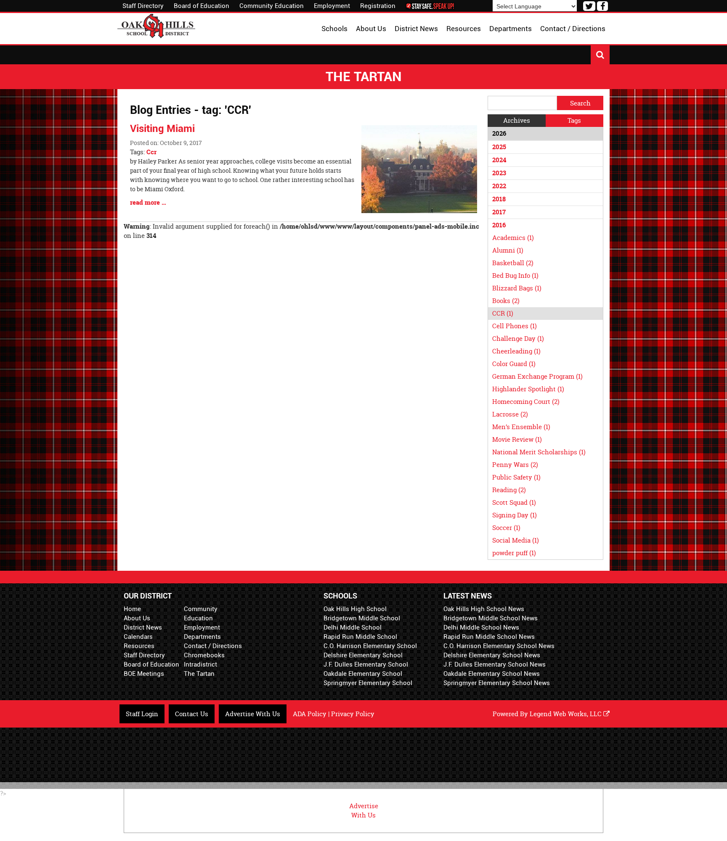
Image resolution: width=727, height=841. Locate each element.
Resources (139, 646)
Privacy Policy (352, 713)
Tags (574, 120)
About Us (137, 618)
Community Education (271, 6)
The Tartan (199, 674)
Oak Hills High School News (483, 609)
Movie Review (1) (517, 439)
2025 (499, 146)
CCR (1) (502, 313)
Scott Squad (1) (514, 502)
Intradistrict (200, 664)
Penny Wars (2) (515, 464)
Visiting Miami (162, 128)
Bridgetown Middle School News (490, 618)
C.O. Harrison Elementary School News (499, 646)
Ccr (151, 152)
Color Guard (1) (514, 363)
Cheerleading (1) (516, 351)
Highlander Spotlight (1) (528, 389)
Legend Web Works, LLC (566, 713)
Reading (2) (509, 489)
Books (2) (506, 300)
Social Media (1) (515, 540)
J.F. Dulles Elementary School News (494, 664)
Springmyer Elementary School (368, 683)
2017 (499, 212)
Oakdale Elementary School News (491, 674)
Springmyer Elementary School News (496, 683)
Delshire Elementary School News (491, 655)
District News (143, 627)
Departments (202, 637)
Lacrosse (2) (510, 414)
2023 (499, 173)
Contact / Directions (213, 646)
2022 (499, 186)
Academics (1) (513, 237)
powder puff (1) (514, 552)
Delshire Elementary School (363, 655)
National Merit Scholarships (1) (539, 452)
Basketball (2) (512, 262)
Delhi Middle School (353, 627)
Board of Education (201, 6)
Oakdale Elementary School (363, 674)
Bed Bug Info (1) (515, 275)
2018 (499, 199)
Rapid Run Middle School (360, 637)
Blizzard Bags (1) (516, 288)
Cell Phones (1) (514, 326)
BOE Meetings (144, 674)
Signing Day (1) (514, 515)
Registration (377, 6)
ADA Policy (309, 713)
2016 (499, 225)
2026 (499, 133)
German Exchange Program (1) (537, 376)
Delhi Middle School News (481, 627)
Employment (332, 6)
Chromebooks (204, 655)
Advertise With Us (252, 713)
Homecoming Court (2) (526, 401)
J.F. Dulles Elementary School (366, 664)
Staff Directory (143, 6)
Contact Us (191, 713)
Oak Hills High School (355, 609)
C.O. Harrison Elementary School (370, 646)
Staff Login (142, 713)
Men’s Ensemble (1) (521, 426)
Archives (516, 120)
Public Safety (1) (516, 477)
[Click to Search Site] (600, 54)
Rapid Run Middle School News (489, 637)
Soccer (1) (506, 527)
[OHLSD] (156, 25)
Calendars (138, 637)
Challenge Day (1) (518, 338)
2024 (499, 160)
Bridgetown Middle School (362, 618)
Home (132, 609)
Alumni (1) (507, 250)
